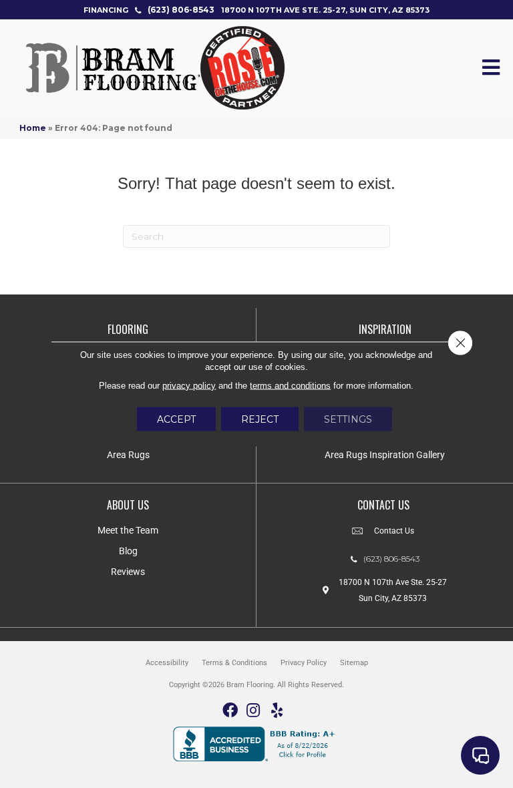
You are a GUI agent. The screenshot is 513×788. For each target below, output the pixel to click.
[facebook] (230, 711)
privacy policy (189, 386)
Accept (176, 419)
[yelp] (277, 711)
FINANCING (105, 10)
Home (32, 128)
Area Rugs (128, 454)
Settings (348, 419)
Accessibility (167, 662)
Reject (260, 419)
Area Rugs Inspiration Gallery (385, 454)
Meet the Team (128, 530)
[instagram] (253, 711)
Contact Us (394, 531)
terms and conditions (290, 386)
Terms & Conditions (234, 662)
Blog (128, 551)
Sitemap (354, 662)
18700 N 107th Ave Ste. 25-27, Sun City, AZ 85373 (325, 10)
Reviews (128, 571)
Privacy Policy (304, 662)
